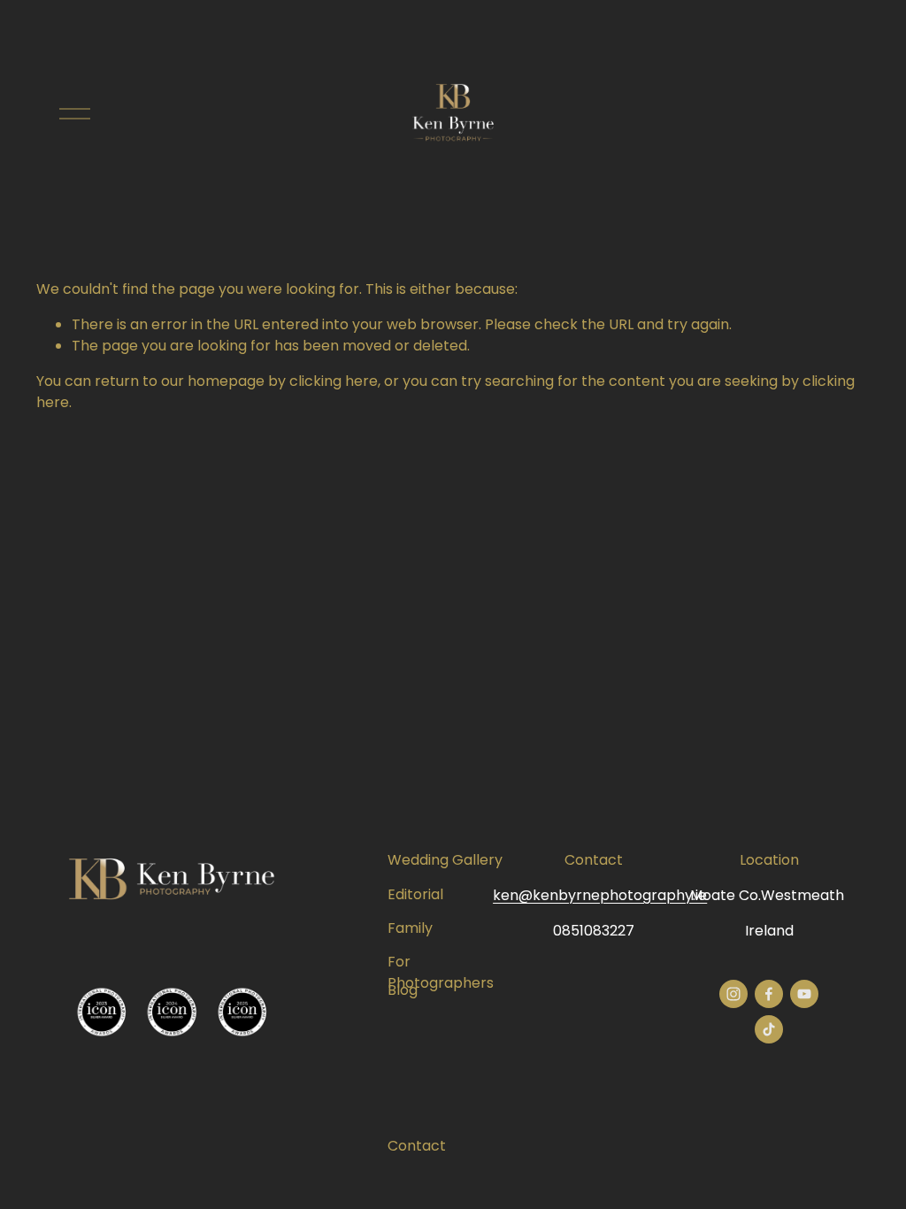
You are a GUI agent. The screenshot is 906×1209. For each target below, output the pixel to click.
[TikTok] (769, 1029)
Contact (417, 1146)
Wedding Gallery (445, 860)
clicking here (333, 381)
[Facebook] (769, 994)
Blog (403, 990)
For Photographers (441, 972)
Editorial (415, 894)
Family (410, 928)
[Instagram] (733, 994)
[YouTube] (804, 994)
